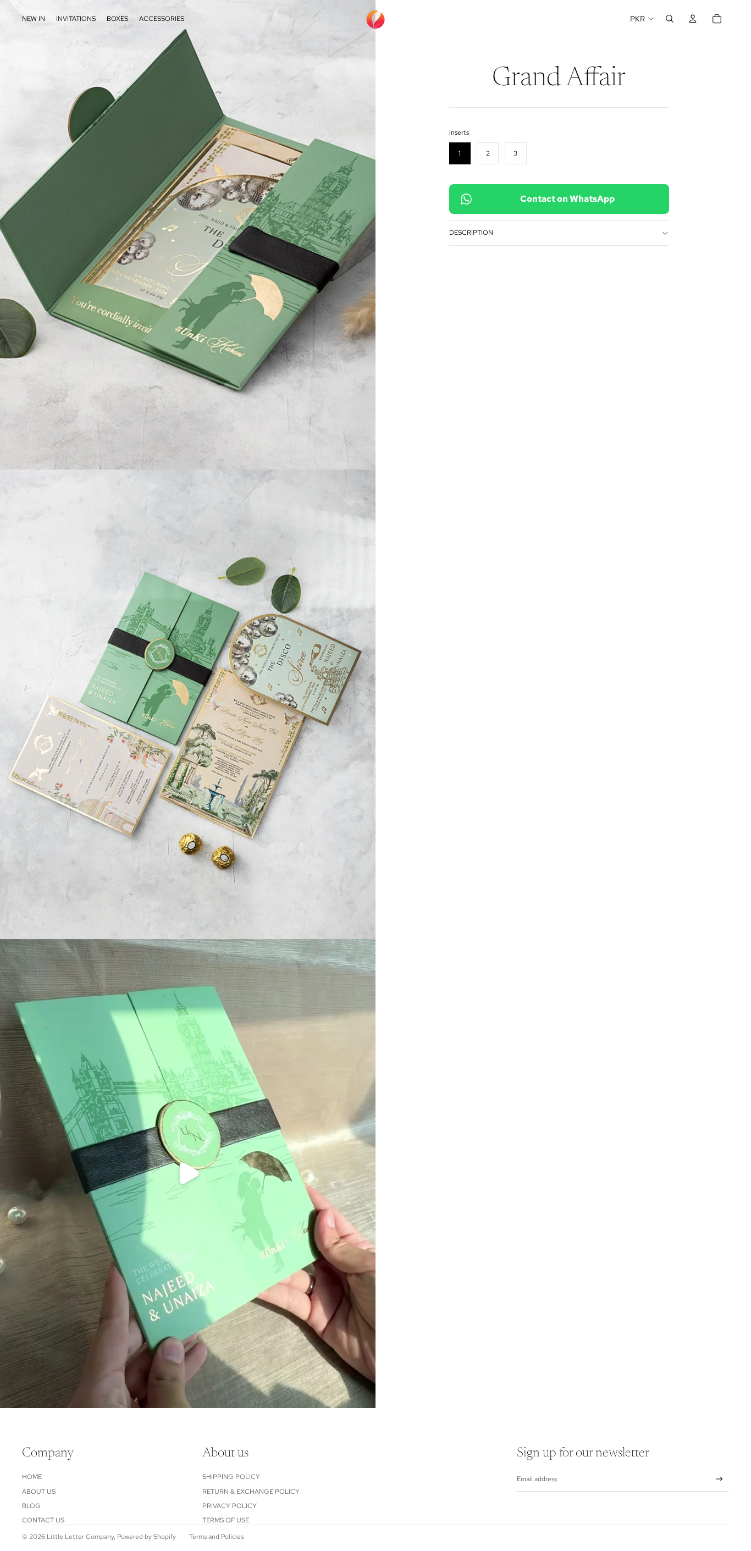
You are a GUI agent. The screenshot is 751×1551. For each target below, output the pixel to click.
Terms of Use (225, 1520)
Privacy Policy (229, 1506)
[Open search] (670, 19)
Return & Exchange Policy (251, 1491)
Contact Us (43, 1520)
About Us (39, 1491)
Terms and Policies (216, 1536)
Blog (31, 1506)
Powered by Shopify (146, 1536)
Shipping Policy (231, 1476)
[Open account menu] (693, 19)
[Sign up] (719, 1479)
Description (471, 232)
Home (32, 1476)
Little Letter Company (80, 1536)
